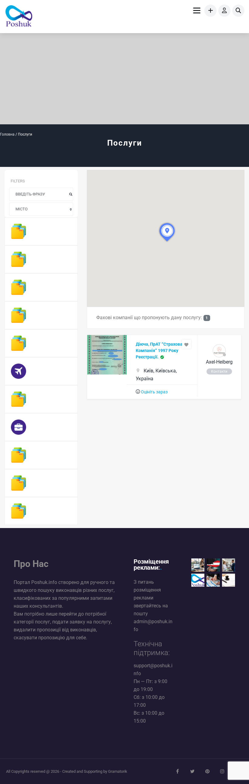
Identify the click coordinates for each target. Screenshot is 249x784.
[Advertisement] (124, 78)
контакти (219, 371)
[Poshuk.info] (19, 17)
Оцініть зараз (154, 391)
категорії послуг (32, 622)
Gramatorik (117, 771)
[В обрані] (186, 344)
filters (18, 181)
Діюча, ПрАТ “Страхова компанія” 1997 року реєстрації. (159, 350)
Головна (7, 134)
